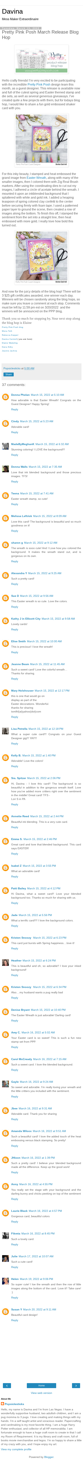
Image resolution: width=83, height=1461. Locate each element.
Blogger (48, 1457)
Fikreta (15, 1233)
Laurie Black (19, 1210)
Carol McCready (21, 1059)
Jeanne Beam (20, 664)
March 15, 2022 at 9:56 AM (36, 595)
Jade (14, 915)
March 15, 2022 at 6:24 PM (39, 960)
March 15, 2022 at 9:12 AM (40, 542)
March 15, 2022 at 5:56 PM (35, 915)
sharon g (17, 542)
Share (8, 374)
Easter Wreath (36, 177)
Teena (15, 493)
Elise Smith (18, 641)
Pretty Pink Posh (39, 84)
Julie (14, 1256)
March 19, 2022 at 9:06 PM (36, 1278)
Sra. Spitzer (18, 778)
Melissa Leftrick (21, 516)
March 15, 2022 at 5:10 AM (47, 394)
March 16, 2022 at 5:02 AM (38, 1032)
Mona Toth (7, 331)
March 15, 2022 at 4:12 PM (43, 888)
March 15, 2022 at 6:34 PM (49, 987)
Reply (14, 409)
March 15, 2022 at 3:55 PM (39, 865)
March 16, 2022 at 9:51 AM (49, 1131)
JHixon (15, 1157)
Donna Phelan (20, 394)
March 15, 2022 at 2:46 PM (40, 839)
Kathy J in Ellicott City (26, 618)
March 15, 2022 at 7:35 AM (45, 466)
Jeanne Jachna (9, 351)
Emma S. (16, 839)
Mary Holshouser (22, 690)
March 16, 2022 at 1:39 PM (38, 1157)
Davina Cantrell (9, 339)
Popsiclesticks (14, 1404)
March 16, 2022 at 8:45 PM (38, 1233)
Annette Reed (20, 816)
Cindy (15, 421)
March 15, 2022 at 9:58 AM (58, 618)
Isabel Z (16, 865)
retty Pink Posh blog (13, 327)
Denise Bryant (20, 1009)
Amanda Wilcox (21, 1131)
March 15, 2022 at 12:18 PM (46, 728)
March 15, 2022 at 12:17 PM (52, 690)
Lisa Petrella (19, 728)
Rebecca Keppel (10, 335)
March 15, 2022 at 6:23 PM (49, 937)
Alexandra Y (19, 573)
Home (41, 1385)
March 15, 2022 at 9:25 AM (44, 573)
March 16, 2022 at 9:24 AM (36, 1081)
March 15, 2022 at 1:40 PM (39, 755)
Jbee (14, 1108)
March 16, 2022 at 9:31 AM (35, 1108)
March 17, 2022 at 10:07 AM (36, 1256)
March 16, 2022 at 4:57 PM (45, 1210)
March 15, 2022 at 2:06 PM (43, 778)
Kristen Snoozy (21, 937)
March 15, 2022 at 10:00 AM (44, 641)
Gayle (15, 1081)
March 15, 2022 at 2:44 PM (47, 816)
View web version (41, 1392)
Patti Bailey (18, 888)
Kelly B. (16, 755)
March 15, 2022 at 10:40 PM (48, 1009)
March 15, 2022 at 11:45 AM (47, 664)
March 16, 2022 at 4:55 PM (36, 1184)
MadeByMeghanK (22, 444)
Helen (15, 1278)
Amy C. (15, 1032)
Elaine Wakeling (10, 343)
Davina (12, 11)
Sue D (15, 595)
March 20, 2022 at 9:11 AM (39, 1309)
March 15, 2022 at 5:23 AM (36, 421)
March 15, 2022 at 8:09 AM (49, 516)
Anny (14, 1184)
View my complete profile (16, 1449)
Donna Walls (19, 466)
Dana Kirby (7, 347)
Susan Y (16, 1309)
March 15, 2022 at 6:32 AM (52, 444)
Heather (16, 960)
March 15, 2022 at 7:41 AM (36, 493)
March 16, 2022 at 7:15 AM (49, 1059)
